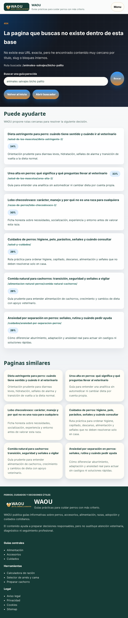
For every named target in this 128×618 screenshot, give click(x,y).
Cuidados (13, 558)
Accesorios (14, 554)
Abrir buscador (46, 94)
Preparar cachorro (18, 581)
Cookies (12, 604)
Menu (117, 7)
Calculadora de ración (21, 573)
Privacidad (13, 600)
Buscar (117, 78)
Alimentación (15, 550)
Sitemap (12, 609)
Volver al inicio (17, 94)
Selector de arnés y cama (23, 577)
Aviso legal (13, 596)
